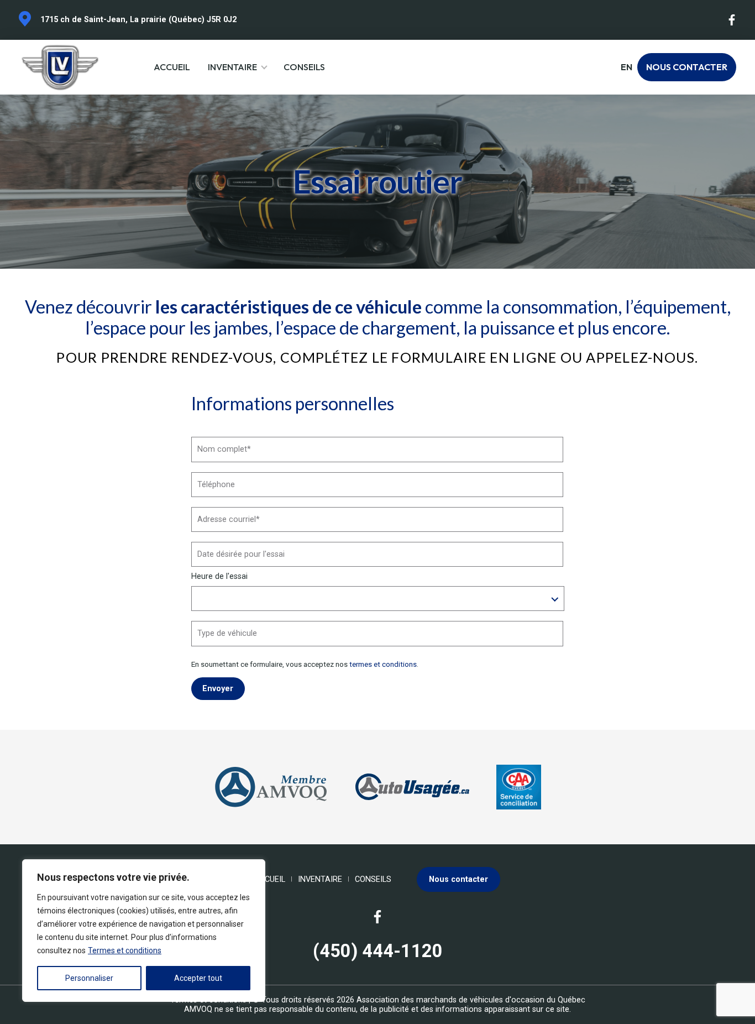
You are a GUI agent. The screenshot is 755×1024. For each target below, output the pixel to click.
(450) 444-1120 (378, 951)
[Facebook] (732, 19)
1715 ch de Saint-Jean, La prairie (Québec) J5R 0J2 (138, 19)
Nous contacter (686, 66)
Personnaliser (89, 978)
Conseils (304, 66)
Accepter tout (198, 978)
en (626, 67)
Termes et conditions (124, 950)
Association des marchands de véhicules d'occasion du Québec (470, 1000)
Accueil (172, 66)
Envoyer (217, 688)
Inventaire (232, 66)
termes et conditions (383, 664)
